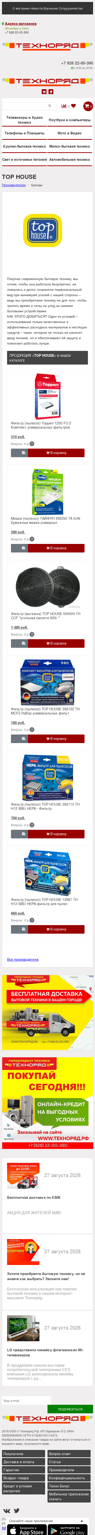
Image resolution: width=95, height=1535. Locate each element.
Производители (61, 1469)
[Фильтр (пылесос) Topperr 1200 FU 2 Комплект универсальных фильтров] (47, 396)
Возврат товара (16, 1477)
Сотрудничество (71, 8)
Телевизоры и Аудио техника (24, 120)
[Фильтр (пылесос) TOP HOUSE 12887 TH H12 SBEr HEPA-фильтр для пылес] (47, 873)
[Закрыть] (80, 1524)
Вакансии (51, 8)
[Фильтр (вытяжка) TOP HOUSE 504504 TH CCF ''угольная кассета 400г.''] (47, 587)
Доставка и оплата (18, 1461)
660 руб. (18, 913)
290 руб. (18, 532)
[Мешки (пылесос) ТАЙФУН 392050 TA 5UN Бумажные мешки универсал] (47, 492)
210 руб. (18, 436)
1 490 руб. (19, 627)
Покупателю (13, 1453)
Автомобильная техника (69, 159)
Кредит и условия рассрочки (17, 1488)
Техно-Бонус (59, 1485)
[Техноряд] (47, 79)
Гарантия (11, 1469)
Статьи (55, 1461)
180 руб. (18, 722)
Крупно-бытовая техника (24, 146)
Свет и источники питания (24, 159)
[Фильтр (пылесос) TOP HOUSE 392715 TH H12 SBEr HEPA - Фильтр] (47, 778)
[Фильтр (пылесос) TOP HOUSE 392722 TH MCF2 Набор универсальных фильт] (47, 682)
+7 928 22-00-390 (77, 63)
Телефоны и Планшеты (24, 132)
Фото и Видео (69, 132)
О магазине (20, 8)
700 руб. (18, 818)
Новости (36, 8)
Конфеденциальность (67, 1477)
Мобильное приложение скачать (69, 1496)
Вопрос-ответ (60, 1453)
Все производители (22, 959)
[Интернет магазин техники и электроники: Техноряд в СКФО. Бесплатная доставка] (47, 43)
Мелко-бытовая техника (69, 146)
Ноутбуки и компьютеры (70, 119)
